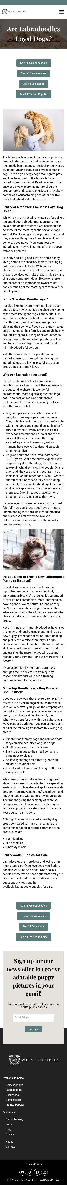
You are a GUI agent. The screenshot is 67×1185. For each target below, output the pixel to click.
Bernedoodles (13, 1099)
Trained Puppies (15, 1104)
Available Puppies (13, 1077)
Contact (10, 1146)
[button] (61, 11)
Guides (10, 1134)
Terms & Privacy (33, 1164)
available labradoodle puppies (22, 886)
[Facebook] (37, 1172)
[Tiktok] (30, 1172)
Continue (33, 1029)
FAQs (9, 1124)
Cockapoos (12, 1094)
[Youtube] (22, 1172)
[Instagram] (44, 1172)
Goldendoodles (14, 1085)
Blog (8, 1129)
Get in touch (30, 878)
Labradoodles (14, 1089)
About (9, 1141)
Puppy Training (14, 1119)
